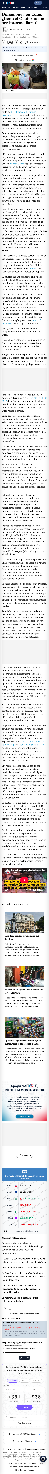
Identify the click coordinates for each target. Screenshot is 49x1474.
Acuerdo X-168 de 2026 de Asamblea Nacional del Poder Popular (22, 1328)
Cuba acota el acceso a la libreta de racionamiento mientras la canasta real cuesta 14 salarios (21, 1288)
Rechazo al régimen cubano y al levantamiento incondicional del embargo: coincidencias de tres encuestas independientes (22, 1248)
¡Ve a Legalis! (24, 1358)
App (39, 3)
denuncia (33, 268)
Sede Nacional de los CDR (31, 744)
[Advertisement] (24, 96)
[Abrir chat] (43, 1459)
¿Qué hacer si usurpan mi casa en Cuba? (14, 1352)
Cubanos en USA (33, 7)
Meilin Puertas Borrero (19, 29)
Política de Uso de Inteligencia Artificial (24, 1467)
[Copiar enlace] (20, 42)
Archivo (31, 1470)
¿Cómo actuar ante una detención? (12, 1345)
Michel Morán (17, 163)
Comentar (32, 42)
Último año (24, 1381)
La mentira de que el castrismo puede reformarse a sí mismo (20, 1299)
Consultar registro (24, 1423)
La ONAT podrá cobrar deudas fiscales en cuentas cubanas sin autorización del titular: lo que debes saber (24, 1276)
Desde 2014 (13, 1381)
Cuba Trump (20, 7)
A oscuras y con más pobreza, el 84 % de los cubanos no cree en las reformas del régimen (24, 1260)
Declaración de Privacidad (16, 1463)
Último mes (36, 1381)
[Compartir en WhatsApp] (3, 42)
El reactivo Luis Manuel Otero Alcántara (22, 1267)
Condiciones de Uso (35, 1463)
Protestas (7, 7)
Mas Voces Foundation (36, 1449)
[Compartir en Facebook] (8, 42)
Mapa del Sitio (20, 1470)
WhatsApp (7, 50)
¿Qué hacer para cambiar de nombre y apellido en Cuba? (19, 1348)
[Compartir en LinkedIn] (16, 42)
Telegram (17, 50)
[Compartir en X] (12, 42)
